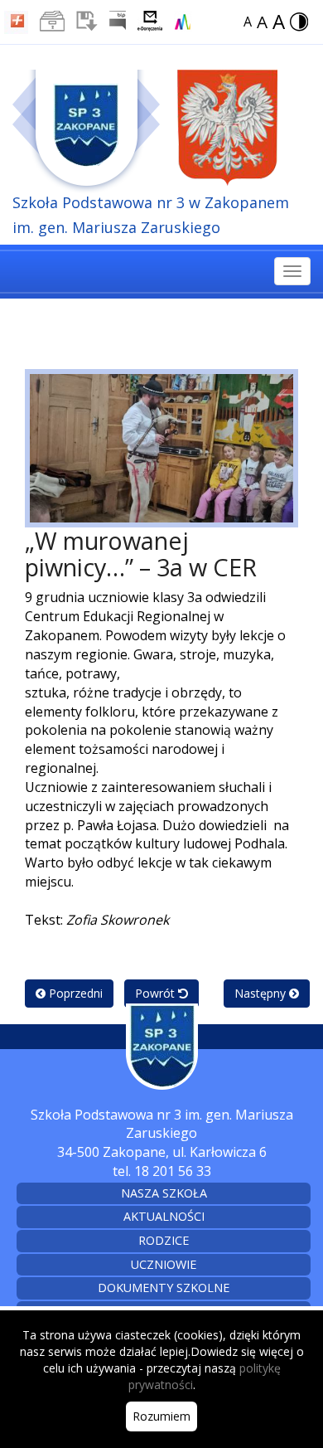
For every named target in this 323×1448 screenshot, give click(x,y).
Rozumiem (161, 1416)
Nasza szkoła (164, 1193)
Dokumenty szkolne (163, 1287)
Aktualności (164, 1216)
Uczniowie (163, 1264)
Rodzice (163, 1240)
